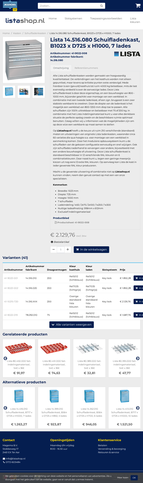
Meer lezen (122, 477)
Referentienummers (86, 68)
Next (137, 358)
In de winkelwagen (93, 249)
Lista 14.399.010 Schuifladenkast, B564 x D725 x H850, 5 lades (54, 412)
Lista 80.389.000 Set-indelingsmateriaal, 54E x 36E (89, 364)
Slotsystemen (73, 18)
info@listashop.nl (15, 458)
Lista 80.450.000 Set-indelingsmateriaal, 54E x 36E (19, 364)
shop (25, 21)
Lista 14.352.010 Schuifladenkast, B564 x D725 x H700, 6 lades (89, 412)
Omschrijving (61, 68)
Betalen (102, 445)
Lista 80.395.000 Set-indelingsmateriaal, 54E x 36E (124, 364)
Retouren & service (108, 452)
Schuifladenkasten (35, 33)
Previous (5, 358)
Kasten (17, 33)
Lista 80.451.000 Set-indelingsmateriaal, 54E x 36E (54, 364)
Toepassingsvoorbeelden (106, 18)
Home (53, 18)
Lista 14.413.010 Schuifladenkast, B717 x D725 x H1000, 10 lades (124, 412)
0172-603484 (12, 462)
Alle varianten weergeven (73, 324)
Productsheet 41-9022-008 (73, 222)
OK (134, 478)
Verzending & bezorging (112, 448)
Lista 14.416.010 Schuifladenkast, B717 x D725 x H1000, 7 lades (19, 412)
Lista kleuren (135, 20)
